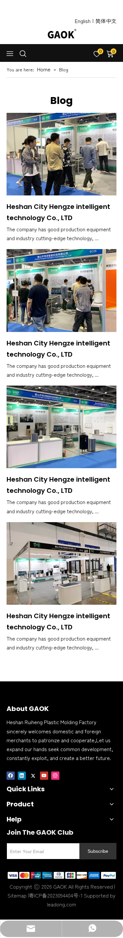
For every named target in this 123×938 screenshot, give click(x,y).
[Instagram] (55, 775)
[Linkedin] (22, 775)
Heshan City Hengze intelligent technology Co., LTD (58, 212)
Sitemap (17, 895)
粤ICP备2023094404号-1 (56, 895)
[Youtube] (44, 775)
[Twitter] (33, 775)
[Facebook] (11, 775)
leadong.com (61, 904)
